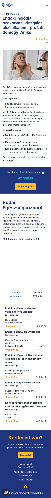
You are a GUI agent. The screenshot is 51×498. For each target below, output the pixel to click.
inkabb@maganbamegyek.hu (27, 493)
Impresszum (25, 475)
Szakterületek (25, 464)
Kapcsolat (25, 455)
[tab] (16, 294)
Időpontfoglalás (25, 186)
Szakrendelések (25, 467)
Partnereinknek (25, 479)
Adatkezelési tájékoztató (26, 472)
